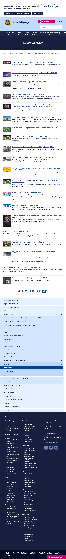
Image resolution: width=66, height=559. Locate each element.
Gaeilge (59, 21)
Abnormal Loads (29, 458)
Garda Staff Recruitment (27, 485)
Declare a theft (10, 512)
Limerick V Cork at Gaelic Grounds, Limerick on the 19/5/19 (32, 157)
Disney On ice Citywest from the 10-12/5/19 (27, 192)
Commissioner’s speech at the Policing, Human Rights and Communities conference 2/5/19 (37, 216)
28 (37, 291)
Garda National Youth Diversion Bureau (30, 427)
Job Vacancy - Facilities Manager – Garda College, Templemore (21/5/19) (37, 117)
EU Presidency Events (30, 493)
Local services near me (30, 544)
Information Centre (28, 490)
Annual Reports (28, 508)
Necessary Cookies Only (23, 13)
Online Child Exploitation (10, 498)
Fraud (8, 490)
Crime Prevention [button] (27, 33)
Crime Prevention (27, 421)
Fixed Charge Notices (30, 456)
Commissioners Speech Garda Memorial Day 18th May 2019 (33, 147)
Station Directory (29, 535)
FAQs (18, 552)
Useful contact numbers (28, 537)
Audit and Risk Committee (10, 470)
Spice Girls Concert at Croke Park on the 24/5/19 (28, 94)
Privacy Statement (57, 552)
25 (26, 291)
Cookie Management (11, 421)
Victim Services (9, 505)
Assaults (9, 488)
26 (29, 291)
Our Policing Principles (13, 458)
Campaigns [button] (57, 33)
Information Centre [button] (49, 33)
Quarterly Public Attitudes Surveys (29, 505)
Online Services (11, 451)
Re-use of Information (49, 552)
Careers (24, 471)
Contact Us (25, 533)
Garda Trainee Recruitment (28, 474)
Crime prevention (29, 423)
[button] (61, 314)
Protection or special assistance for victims (12, 515)
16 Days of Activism (29, 516)
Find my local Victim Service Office (12, 519)
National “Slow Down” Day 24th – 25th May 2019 (29, 82)
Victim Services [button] (19, 33)
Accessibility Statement (32, 552)
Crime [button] (13, 33)
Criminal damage (11, 492)
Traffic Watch (28, 460)
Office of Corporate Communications (39, 53)
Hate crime (9, 501)
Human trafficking (11, 486)
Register (9, 426)
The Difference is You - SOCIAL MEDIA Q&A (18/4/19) (21, 267)
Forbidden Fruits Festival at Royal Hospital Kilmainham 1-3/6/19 (34, 73)
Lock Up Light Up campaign (29, 526)
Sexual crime (10, 484)
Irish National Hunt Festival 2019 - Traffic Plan (28, 242)
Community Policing (30, 424)
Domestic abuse (11, 479)
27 (33, 291)
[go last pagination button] (50, 291)
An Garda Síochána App (12, 434)
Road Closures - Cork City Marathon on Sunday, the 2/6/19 (32, 62)
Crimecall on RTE (29, 439)
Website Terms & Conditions (41, 552)
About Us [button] (8, 33)
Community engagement (27, 431)
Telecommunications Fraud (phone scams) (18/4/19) (30, 278)
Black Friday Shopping (30, 520)
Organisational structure (10, 444)
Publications (10, 462)
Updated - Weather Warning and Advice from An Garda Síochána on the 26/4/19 (37, 252)
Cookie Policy (49, 7)
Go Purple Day (28, 529)
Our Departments (21, 53)
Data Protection (28, 495)
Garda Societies (11, 473)
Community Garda (10, 425)
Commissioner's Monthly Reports (29, 502)
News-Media (56, 53)
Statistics (26, 447)
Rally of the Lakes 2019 (20, 231)
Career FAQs (27, 477)
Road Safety (27, 454)
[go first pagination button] (19, 291)
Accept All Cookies (10, 13)
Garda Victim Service (12, 507)
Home (4, 53)
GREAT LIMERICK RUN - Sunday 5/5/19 (25, 205)
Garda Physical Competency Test (29, 479)
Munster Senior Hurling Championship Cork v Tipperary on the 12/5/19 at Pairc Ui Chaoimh (37, 181)
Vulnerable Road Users (31, 467)
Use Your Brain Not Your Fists (29, 522)
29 (40, 291)
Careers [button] (41, 33)
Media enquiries (28, 540)
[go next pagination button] (47, 291)
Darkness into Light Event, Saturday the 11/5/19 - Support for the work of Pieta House (37, 169)
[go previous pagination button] (22, 291)
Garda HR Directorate (30, 510)
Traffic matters (10, 495)
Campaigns (25, 514)
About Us (11, 53)
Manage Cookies (37, 13)
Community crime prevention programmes (29, 435)
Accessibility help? (48, 21)
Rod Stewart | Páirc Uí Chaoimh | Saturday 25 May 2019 (31, 136)
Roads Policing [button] (34, 33)
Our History (10, 468)
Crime (6, 477)
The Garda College (29, 482)
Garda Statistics (28, 492)
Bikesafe (26, 462)
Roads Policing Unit (29, 449)
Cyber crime (10, 494)
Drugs (8, 481)
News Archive (8, 55)
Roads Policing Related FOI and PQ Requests (30, 464)
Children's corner (29, 441)
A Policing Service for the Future (12, 465)
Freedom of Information (27, 498)
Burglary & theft (11, 483)
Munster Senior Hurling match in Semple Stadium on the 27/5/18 (34, 128)
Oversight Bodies (11, 460)
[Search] (60, 27)
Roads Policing (26, 445)
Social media (27, 542)
